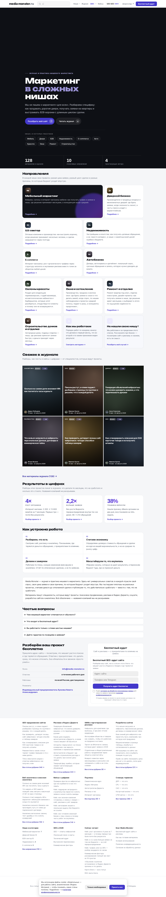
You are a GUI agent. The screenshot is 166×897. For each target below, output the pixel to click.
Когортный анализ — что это (127, 792)
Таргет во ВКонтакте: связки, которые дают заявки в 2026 (96, 746)
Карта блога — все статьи (95, 870)
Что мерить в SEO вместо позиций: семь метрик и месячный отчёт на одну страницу (36, 791)
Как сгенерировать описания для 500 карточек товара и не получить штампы (35, 745)
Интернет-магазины (93, 795)
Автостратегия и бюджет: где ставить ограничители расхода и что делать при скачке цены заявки (67, 756)
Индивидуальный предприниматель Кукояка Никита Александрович (47, 691)
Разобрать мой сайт (40, 121)
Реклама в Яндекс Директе (66, 723)
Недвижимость (65, 139)
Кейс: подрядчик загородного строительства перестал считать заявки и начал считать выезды (67, 792)
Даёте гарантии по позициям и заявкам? (46, 635)
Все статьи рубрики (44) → (33, 767)
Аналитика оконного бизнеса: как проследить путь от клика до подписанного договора (35, 807)
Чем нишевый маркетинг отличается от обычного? (51, 615)
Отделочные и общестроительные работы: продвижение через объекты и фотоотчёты (98, 752)
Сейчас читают (91, 828)
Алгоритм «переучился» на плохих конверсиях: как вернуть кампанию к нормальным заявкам (67, 747)
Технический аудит (61, 838)
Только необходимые (96, 887)
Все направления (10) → (32, 849)
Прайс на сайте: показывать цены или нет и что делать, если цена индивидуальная (129, 761)
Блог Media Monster (124, 828)
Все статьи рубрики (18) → (33, 822)
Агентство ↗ (128, 4)
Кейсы (100, 4)
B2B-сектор (27, 838)
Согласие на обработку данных (128, 848)
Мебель (30, 139)
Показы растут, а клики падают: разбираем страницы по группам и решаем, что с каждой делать (36, 728)
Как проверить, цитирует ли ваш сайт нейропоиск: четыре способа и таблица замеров (35, 736)
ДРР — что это (122, 781)
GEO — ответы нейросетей (64, 832)
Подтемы (89, 778)
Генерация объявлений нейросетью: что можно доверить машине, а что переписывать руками (67, 729)
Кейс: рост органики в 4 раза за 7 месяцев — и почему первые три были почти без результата (98, 834)
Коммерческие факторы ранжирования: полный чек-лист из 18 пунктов (97, 856)
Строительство (68, 144)
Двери (42, 139)
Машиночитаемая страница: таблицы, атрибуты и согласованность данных (127, 745)
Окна (42, 144)
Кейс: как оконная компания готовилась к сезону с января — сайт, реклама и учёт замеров (66, 800)
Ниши (75, 4)
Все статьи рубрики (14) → (64, 822)
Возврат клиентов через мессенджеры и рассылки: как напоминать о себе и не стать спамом (97, 761)
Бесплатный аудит (146, 4)
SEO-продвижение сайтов (34, 723)
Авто (96, 139)
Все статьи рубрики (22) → (64, 772)
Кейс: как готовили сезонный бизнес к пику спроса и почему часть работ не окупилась (66, 816)
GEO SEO (113, 4)
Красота (30, 144)
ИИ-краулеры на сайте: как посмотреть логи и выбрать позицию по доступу (127, 753)
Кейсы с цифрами (61, 778)
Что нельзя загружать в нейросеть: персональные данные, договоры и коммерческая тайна (129, 728)
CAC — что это (122, 788)
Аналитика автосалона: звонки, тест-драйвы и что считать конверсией (34, 815)
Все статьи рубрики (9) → (95, 769)
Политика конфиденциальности (128, 844)
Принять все (117, 887)
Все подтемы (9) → (92, 799)
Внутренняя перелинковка (64, 842)
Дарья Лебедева (129, 886)
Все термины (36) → (124, 799)
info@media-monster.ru (73, 669)
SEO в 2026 (59, 828)
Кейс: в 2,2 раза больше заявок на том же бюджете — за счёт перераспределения (98, 842)
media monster (21, 3)
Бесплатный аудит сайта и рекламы (126, 833)
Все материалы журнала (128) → (39, 476)
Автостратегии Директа (94, 788)
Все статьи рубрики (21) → (126, 767)
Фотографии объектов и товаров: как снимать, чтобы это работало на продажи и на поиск (98, 738)
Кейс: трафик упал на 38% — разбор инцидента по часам (96, 849)
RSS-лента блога (91, 873)
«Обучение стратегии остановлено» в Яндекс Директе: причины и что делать (98, 864)
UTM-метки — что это (125, 795)
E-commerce (83, 139)
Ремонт (53, 144)
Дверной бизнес (29, 835)
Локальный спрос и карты (64, 835)
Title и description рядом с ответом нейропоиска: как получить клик (32, 761)
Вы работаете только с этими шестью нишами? (49, 628)
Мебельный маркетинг (32, 832)
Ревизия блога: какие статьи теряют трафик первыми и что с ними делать (35, 753)
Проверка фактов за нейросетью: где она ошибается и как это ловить (67, 783)
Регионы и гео (90, 792)
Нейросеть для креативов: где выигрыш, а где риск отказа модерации (97, 730)
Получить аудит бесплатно (115, 686)
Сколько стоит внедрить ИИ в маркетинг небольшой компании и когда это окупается (35, 799)
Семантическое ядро (93, 781)
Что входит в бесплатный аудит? (42, 621)
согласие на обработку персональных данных (117, 691)
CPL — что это (121, 785)
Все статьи (34, 886)
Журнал (88, 4)
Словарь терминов (124, 778)
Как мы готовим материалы (127, 837)
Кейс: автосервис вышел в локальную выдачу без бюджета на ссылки (66, 808)
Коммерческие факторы (63, 845)
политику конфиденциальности (109, 694)
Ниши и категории (30, 828)
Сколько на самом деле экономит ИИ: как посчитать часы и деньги (35, 784)
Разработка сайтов (124, 723)
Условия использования (125, 841)
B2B (52, 139)
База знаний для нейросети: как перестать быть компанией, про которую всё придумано (128, 736)
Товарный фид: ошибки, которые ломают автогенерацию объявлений (66, 765)
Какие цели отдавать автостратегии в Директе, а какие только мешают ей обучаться (67, 739)
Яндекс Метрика (91, 785)
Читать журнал (69, 121)
